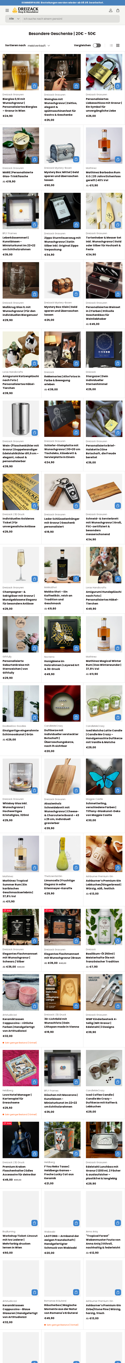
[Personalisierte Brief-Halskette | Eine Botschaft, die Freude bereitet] (104, 419)
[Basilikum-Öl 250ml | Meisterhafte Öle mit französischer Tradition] (104, 927)
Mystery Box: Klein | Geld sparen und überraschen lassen (61, 311)
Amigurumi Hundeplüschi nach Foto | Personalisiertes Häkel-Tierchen (103, 597)
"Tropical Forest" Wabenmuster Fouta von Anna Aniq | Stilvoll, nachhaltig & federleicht (103, 1241)
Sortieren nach (15, 45)
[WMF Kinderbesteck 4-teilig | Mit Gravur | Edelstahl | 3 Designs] (104, 992)
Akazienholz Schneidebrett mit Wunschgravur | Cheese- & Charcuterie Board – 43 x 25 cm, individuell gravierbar (61, 813)
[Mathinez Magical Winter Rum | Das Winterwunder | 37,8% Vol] (104, 634)
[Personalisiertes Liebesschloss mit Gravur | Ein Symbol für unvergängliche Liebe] (104, 72)
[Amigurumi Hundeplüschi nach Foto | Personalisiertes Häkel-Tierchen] (104, 565)
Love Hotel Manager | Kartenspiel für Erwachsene (17, 1098)
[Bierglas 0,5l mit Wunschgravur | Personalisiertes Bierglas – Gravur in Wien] (21, 72)
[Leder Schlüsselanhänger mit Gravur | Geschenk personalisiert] (62, 492)
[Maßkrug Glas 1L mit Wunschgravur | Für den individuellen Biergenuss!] (21, 280)
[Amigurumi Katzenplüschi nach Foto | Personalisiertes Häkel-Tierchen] (21, 349)
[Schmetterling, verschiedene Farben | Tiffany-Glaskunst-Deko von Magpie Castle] (104, 777)
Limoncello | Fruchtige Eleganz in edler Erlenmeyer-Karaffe (59, 884)
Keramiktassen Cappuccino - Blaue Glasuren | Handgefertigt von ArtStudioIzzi (20, 1311)
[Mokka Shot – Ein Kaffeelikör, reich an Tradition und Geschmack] (62, 565)
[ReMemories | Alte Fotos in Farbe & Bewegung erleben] (62, 349)
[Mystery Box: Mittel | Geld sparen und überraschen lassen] (62, 145)
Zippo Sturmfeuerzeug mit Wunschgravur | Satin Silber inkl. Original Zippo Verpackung (62, 243)
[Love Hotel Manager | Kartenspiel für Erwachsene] (21, 1068)
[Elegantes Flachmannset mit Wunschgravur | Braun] (62, 927)
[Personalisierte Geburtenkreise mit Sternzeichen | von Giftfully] (21, 634)
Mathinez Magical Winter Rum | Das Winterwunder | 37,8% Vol (103, 665)
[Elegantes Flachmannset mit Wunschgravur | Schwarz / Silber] (21, 927)
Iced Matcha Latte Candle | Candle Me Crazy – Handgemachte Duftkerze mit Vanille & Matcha (104, 736)
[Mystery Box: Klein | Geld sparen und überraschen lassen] (62, 280)
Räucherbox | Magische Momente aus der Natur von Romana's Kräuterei (61, 1309)
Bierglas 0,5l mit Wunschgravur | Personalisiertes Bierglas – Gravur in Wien (20, 105)
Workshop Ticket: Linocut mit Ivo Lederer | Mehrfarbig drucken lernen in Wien (20, 1241)
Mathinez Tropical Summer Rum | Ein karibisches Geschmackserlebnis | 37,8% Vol (18, 888)
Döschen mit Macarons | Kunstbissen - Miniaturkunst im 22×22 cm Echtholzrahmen (61, 1101)
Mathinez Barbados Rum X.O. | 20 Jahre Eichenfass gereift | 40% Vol (103, 176)
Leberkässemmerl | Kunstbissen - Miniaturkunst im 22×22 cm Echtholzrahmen (19, 243)
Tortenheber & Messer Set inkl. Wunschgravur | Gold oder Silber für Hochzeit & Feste (103, 243)
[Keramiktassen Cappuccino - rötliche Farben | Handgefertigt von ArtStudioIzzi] (21, 992)
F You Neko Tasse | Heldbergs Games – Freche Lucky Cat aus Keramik (59, 1172)
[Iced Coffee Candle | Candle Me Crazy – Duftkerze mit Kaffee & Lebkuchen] (104, 1068)
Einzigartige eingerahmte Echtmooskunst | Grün (21, 732)
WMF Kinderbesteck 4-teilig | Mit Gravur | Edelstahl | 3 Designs (101, 1023)
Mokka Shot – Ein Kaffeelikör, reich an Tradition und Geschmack (58, 597)
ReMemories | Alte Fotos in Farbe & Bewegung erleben (62, 380)
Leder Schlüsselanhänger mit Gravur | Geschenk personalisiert (61, 522)
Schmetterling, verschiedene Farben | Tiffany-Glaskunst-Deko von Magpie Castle (103, 809)
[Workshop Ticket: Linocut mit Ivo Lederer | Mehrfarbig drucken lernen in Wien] (21, 1209)
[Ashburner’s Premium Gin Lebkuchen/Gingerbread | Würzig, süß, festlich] (104, 854)
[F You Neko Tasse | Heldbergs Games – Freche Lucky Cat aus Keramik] (62, 1140)
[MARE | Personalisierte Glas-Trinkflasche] (21, 145)
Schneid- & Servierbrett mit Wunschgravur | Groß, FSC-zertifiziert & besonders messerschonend (104, 526)
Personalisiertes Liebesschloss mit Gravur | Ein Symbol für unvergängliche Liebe (104, 105)
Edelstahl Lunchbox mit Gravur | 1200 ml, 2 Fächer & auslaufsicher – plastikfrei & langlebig (103, 1172)
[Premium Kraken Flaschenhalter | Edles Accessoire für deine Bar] (21, 1140)
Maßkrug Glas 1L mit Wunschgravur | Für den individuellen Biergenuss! (20, 311)
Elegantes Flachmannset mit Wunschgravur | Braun (62, 956)
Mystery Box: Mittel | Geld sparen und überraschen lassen (61, 176)
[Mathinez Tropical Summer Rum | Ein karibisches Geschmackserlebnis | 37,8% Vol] (21, 854)
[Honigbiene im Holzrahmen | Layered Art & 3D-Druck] (62, 634)
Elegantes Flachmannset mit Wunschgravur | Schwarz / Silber (20, 957)
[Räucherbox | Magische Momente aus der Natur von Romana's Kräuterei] (62, 1278)
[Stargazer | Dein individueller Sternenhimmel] (104, 349)
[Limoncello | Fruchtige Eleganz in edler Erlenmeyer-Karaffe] (62, 854)
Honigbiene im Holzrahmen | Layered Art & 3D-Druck (61, 665)
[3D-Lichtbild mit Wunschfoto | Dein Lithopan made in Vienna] (62, 992)
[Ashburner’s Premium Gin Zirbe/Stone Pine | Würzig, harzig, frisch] (104, 1278)
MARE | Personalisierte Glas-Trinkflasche (18, 174)
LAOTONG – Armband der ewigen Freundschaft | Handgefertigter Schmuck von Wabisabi (61, 1242)
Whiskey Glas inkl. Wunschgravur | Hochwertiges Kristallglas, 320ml (16, 809)
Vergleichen (82, 45)
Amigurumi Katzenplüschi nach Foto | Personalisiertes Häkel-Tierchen (21, 382)
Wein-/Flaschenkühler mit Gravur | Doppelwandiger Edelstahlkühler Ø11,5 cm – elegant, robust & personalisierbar (21, 453)
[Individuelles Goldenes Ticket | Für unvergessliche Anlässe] (21, 492)
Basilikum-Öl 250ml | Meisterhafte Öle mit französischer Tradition (102, 957)
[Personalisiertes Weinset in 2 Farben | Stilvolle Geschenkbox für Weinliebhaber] (104, 280)
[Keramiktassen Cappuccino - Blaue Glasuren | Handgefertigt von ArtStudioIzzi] (21, 1278)
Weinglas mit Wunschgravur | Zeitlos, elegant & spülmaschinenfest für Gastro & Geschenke (60, 107)
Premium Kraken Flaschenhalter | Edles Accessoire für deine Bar (19, 1170)
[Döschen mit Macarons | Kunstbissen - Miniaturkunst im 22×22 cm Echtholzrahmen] (62, 1068)
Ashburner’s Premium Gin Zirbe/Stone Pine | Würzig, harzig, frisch (103, 1309)
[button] (117, 10)
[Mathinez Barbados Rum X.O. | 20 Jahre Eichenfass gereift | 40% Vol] (104, 145)
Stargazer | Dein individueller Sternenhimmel (97, 380)
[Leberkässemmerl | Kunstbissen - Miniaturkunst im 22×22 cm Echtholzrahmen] (21, 211)
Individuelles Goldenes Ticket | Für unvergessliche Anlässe (19, 522)
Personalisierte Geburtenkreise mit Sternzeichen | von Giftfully (16, 667)
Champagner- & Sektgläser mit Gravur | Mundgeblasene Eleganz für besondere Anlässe (20, 597)
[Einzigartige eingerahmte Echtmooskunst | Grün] (21, 703)
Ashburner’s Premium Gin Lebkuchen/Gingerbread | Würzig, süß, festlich (103, 884)
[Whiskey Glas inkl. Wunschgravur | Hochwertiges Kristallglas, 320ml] (21, 777)
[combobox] (62, 19)
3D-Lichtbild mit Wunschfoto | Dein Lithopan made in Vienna (61, 1023)
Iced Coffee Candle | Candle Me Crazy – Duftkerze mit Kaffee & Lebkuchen (101, 1100)
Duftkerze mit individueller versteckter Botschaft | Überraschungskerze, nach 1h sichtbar (61, 738)
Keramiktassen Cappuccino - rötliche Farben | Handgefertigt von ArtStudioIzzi (19, 1025)
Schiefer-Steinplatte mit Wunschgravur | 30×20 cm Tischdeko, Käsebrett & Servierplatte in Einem (62, 451)
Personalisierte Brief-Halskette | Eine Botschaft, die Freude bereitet (101, 451)
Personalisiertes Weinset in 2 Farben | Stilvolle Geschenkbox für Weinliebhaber (103, 313)
